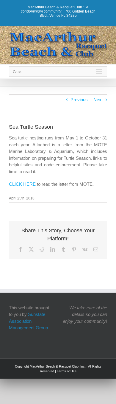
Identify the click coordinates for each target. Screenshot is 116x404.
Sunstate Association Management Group (28, 321)
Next (98, 99)
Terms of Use (66, 371)
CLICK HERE (23, 184)
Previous (79, 99)
